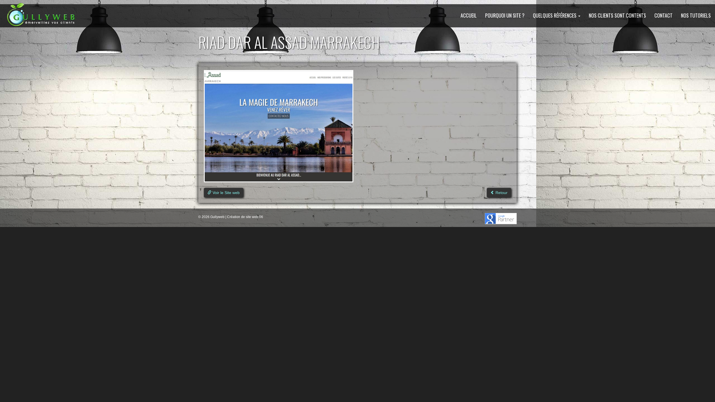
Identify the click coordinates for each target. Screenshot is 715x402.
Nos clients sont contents (617, 15)
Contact (663, 15)
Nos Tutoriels (696, 15)
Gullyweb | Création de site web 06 (236, 217)
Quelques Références (555, 15)
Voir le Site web (225, 192)
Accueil (469, 15)
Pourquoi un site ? (505, 15)
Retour (500, 192)
